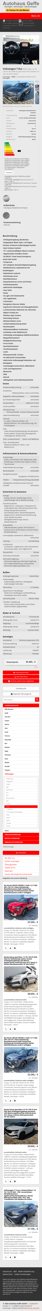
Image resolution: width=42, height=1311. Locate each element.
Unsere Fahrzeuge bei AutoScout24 (18, 874)
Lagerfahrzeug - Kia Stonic (21, 916)
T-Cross (8, 804)
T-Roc (7, 806)
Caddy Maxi (9, 781)
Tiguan (8, 820)
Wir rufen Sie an (22, 677)
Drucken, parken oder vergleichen (22, 681)
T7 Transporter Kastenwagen (14, 812)
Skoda (7, 762)
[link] (6, 948)
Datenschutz (8, 1274)
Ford (6, 732)
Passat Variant (10, 798)
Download (9, 173)
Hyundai (8, 740)
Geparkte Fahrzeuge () (22, 694)
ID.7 (7, 795)
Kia (6, 743)
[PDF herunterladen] (21, 149)
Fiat (6, 728)
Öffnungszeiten (11, 864)
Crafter (8, 784)
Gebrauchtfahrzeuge (14, 842)
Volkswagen (9, 774)
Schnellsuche (21, 688)
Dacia (7, 724)
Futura (7, 736)
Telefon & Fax (10, 868)
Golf (7, 787)
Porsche (8, 755)
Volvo (7, 831)
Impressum (7, 1271)
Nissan (7, 747)
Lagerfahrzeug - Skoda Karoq (21, 993)
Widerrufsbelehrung (26, 1271)
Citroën (7, 717)
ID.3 (7, 792)
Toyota (7, 770)
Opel (6, 751)
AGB (15, 1271)
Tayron (8, 817)
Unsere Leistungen (12, 861)
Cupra (7, 721)
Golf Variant (9, 790)
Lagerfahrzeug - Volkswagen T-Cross (21, 1223)
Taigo (7, 815)
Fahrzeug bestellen (22, 672)
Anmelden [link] (22, 853)
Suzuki (7, 766)
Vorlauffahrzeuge (13, 835)
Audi (6, 713)
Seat (6, 759)
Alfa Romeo (9, 709)
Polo (7, 801)
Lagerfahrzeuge (11, 705)
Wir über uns (10, 858)
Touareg (8, 823)
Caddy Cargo (9, 778)
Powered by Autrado (31, 1308)
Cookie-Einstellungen (22, 1274)
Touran (8, 826)
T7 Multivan (9, 809)
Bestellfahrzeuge (12, 838)
